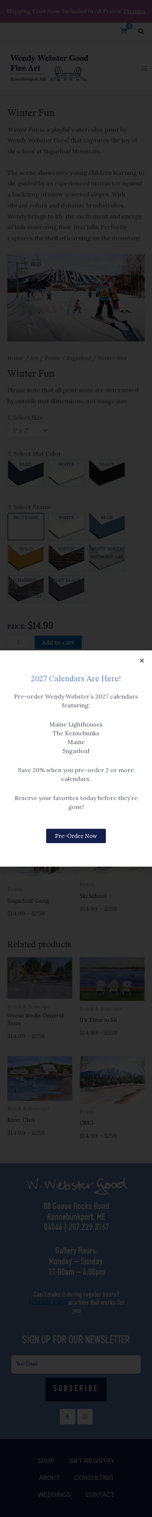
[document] (76, 758)
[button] (142, 660)
